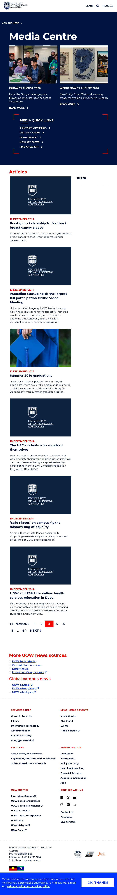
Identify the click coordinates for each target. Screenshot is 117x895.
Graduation (66, 753)
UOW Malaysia (19, 825)
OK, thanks (98, 882)
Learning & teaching (72, 768)
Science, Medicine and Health (28, 763)
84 (24, 630)
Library (15, 721)
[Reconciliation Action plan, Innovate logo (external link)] (77, 854)
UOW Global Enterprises (25, 815)
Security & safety (21, 735)
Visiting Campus (30, 132)
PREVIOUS (20, 624)
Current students (21, 716)
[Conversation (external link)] (75, 804)
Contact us (66, 812)
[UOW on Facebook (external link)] (62, 798)
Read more (25, 108)
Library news (20, 668)
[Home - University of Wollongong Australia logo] (15, 6)
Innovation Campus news (28, 672)
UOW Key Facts (29, 142)
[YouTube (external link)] (75, 798)
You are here (10, 23)
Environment (67, 758)
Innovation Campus (22, 796)
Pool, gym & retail (21, 740)
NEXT (35, 630)
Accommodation (20, 730)
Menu (106, 5)
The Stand (66, 721)
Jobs (63, 783)
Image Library (29, 137)
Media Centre (68, 716)
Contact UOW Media (33, 128)
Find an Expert (29, 146)
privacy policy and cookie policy (28, 886)
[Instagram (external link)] (62, 804)
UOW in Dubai (21, 684)
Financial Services (70, 773)
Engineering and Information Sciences (33, 758)
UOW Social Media (23, 661)
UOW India (17, 820)
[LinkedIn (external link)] (68, 804)
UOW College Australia (24, 801)
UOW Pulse (17, 830)
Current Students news (27, 665)
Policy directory (69, 763)
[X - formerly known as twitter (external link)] (68, 798)
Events (64, 726)
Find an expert (68, 730)
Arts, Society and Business (26, 753)
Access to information (73, 778)
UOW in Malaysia (22, 692)
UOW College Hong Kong (25, 806)
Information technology (25, 726)
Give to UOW (67, 822)
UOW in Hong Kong (24, 688)
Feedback (66, 817)
